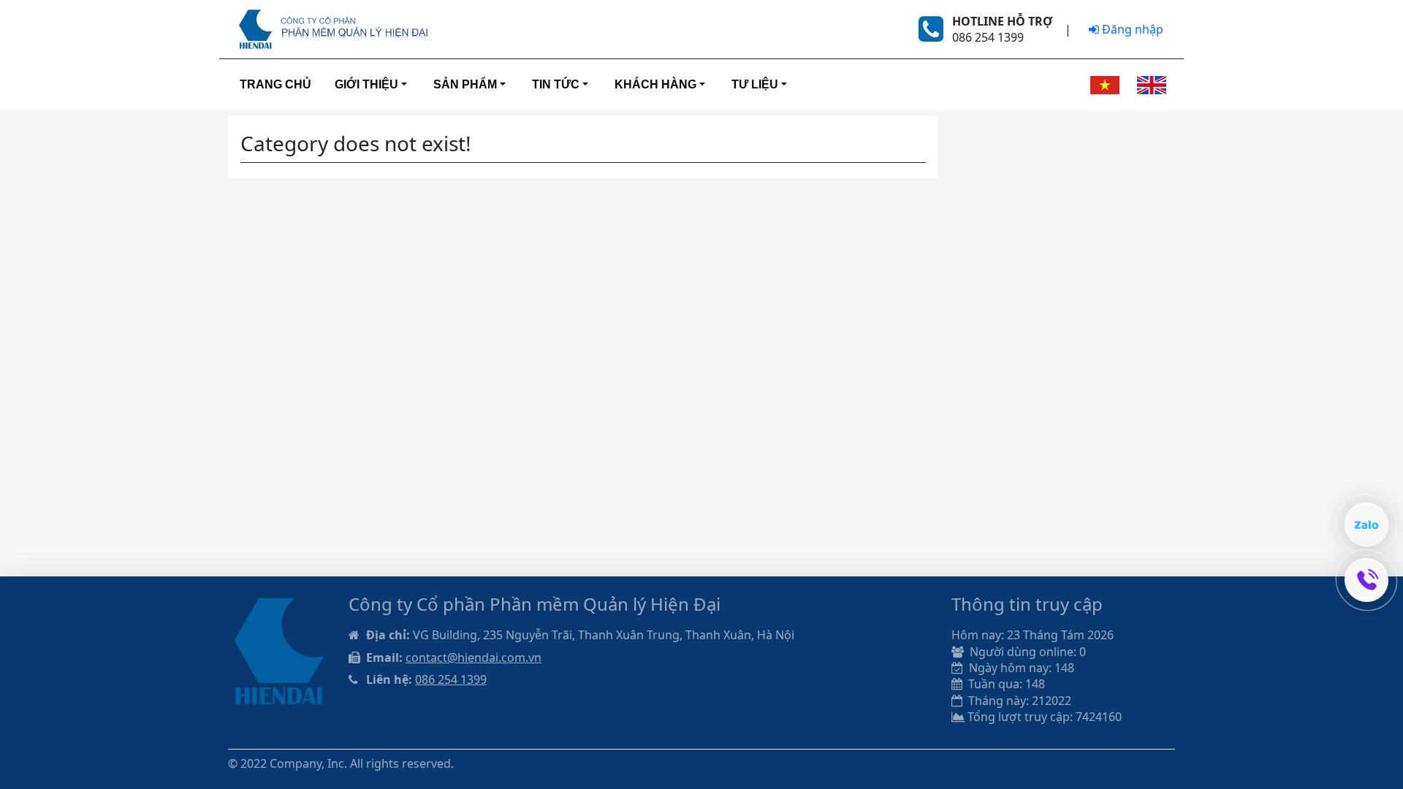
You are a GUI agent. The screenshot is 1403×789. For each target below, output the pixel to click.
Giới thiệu (366, 84)
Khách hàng (655, 84)
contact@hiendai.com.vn (473, 657)
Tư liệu (754, 84)
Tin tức (555, 84)
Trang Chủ (275, 84)
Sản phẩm (465, 84)
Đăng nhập (1131, 29)
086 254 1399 (451, 679)
